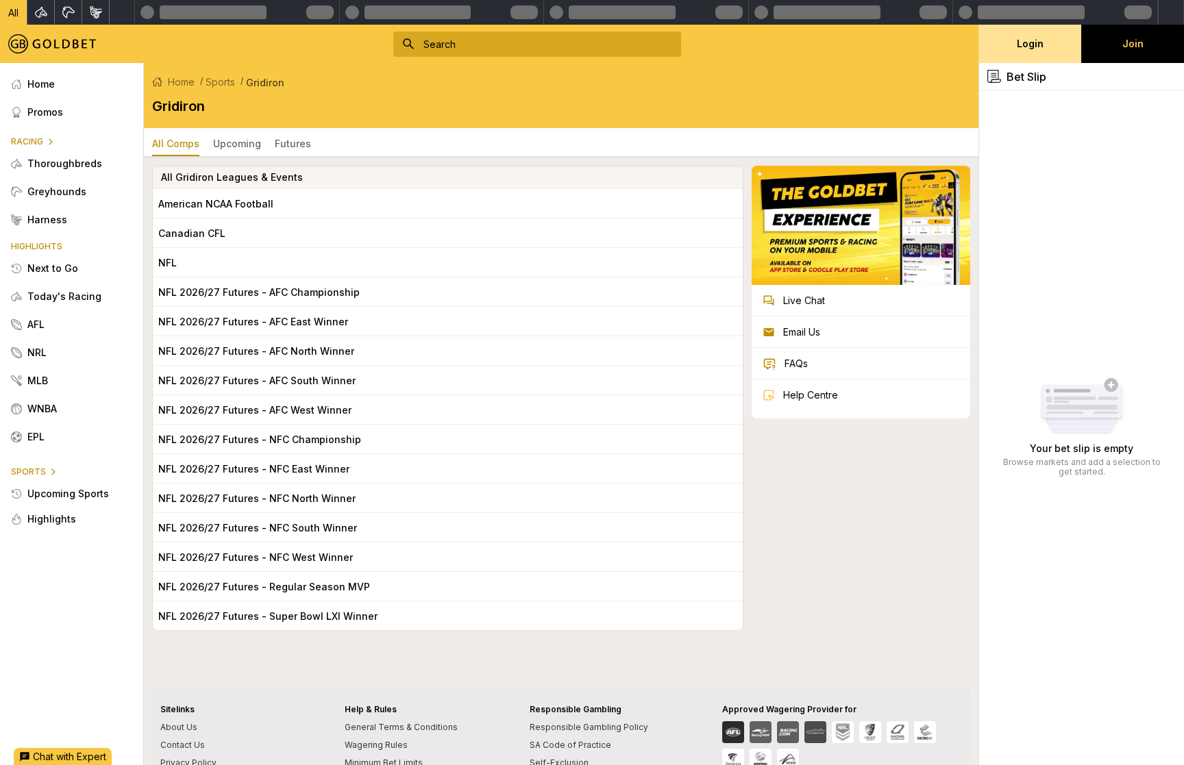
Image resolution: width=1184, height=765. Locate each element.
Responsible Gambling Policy (589, 727)
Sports (220, 82)
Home (181, 82)
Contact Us (182, 745)
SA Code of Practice (570, 745)
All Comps (175, 143)
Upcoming (237, 143)
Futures (293, 143)
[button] (13, 12)
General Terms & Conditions (401, 727)
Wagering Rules (376, 745)
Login (1030, 43)
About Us (178, 727)
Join (1133, 43)
